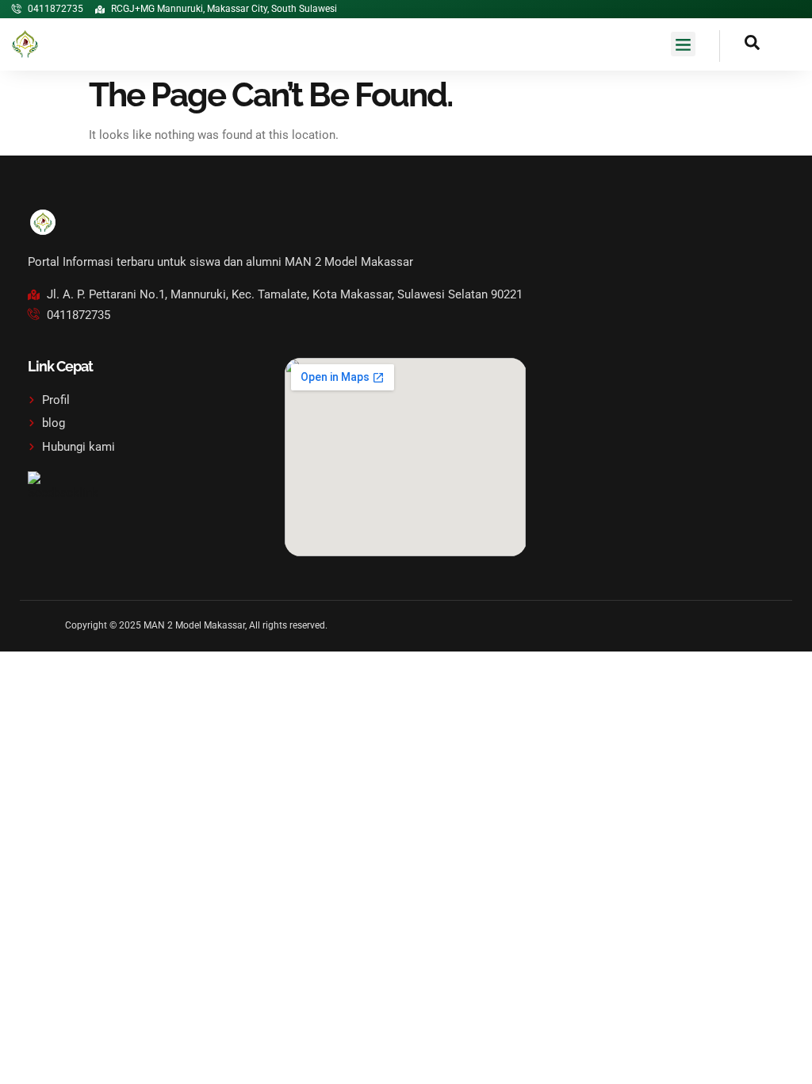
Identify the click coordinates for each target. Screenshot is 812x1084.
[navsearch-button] (740, 46)
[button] (683, 44)
